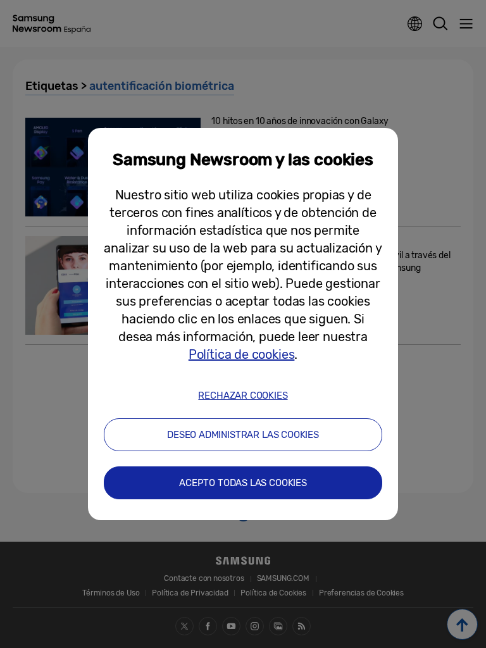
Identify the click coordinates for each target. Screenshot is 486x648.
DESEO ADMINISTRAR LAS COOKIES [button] (243, 434)
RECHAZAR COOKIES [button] (242, 395)
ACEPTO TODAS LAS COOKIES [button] (243, 483)
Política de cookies (242, 354)
